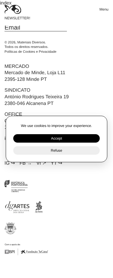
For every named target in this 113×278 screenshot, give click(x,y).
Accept (56, 138)
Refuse (56, 150)
